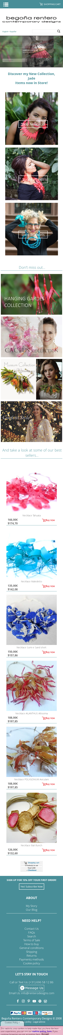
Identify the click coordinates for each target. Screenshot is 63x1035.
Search (58, 31)
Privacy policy (24, 1021)
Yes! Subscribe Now (31, 886)
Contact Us (32, 928)
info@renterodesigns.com (37, 993)
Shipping (31, 952)
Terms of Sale (31, 940)
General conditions (31, 948)
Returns (32, 955)
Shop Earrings (33, 179)
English (5, 31)
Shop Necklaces (33, 124)
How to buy (31, 944)
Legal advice (39, 1021)
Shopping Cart (52, 4)
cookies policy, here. (42, 1031)
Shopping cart (33, 863)
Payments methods (31, 959)
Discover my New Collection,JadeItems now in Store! (31, 78)
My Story (31, 906)
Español (13, 31)
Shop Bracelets (33, 234)
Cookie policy (31, 963)
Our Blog (31, 910)
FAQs (31, 932)
